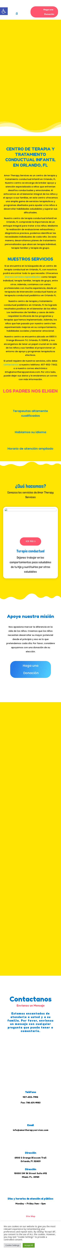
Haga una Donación (48, 11)
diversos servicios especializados (23, 276)
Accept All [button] (28, 1245)
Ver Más (31, 752)
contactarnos (11, 364)
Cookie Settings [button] (12, 1245)
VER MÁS (30, 541)
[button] (4, 11)
